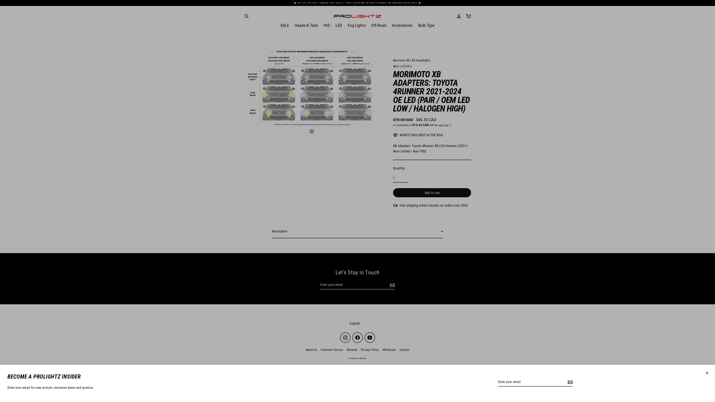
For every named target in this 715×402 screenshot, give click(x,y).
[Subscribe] (570, 382)
